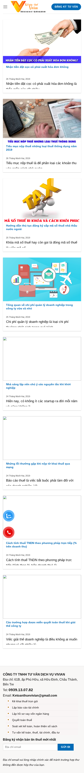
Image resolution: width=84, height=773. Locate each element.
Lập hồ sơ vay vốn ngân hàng (30, 713)
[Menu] (5, 7)
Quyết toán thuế (22, 720)
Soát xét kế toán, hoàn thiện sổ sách (34, 726)
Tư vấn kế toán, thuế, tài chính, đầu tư (36, 732)
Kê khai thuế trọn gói (25, 701)
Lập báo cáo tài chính (25, 707)
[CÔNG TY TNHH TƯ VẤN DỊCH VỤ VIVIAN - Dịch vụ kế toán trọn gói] (28, 7)
